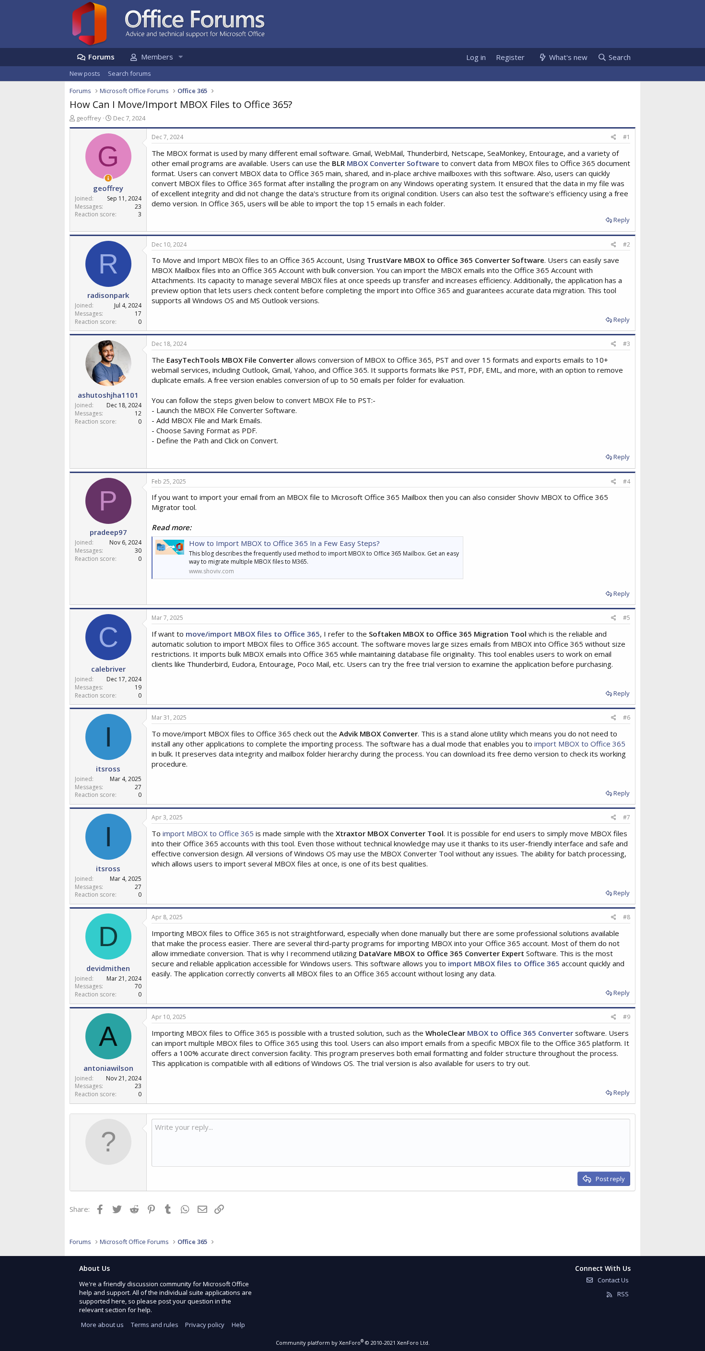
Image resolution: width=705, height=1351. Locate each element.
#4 (626, 481)
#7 (626, 817)
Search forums (129, 73)
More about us (102, 1324)
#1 (626, 137)
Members (157, 56)
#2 (626, 244)
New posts (85, 73)
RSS (622, 1294)
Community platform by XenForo (353, 1342)
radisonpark (108, 295)
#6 (626, 717)
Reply (621, 219)
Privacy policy (204, 1324)
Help (238, 1324)
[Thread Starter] (108, 178)
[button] (180, 57)
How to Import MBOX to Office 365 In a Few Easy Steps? (284, 543)
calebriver (108, 669)
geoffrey (88, 118)
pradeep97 (108, 532)
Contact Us (612, 1280)
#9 (626, 1017)
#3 (626, 344)
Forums (101, 56)
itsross (108, 768)
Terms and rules (154, 1324)
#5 (626, 618)
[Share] (614, 137)
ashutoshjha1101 (108, 395)
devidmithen (108, 968)
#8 (626, 917)
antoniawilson (108, 1068)
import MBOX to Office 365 (579, 743)
